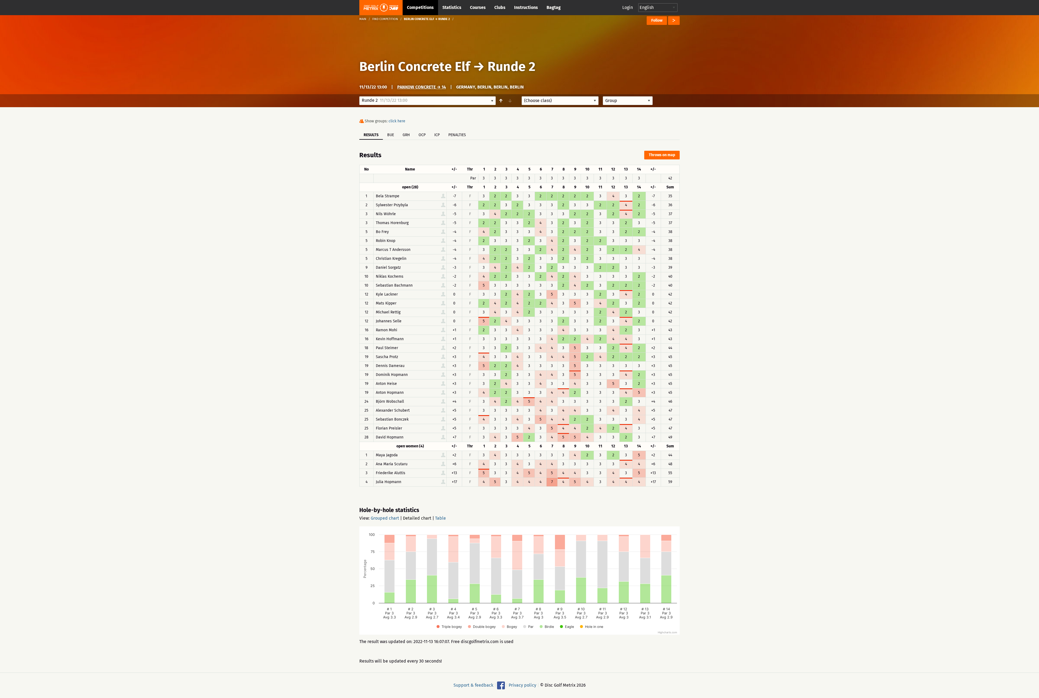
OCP (422, 135)
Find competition (385, 19)
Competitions (420, 7)
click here (397, 121)
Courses (478, 7)
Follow (656, 20)
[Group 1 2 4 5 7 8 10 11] (628, 100)
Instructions (526, 7)
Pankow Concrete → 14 (421, 87)
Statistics (451, 7)
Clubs (499, 7)
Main (362, 19)
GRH (406, 135)
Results (371, 135)
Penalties (457, 135)
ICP (437, 135)
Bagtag (554, 7)
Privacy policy (522, 685)
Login (627, 7)
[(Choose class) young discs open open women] (560, 100)
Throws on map (662, 155)
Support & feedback (473, 685)
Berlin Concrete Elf (414, 66)
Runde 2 (511, 66)
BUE (390, 135)
